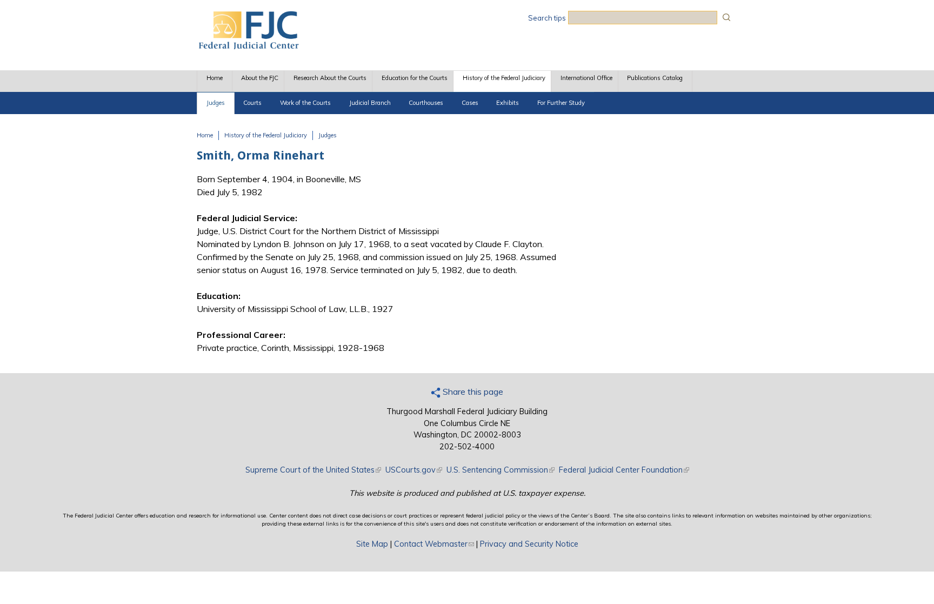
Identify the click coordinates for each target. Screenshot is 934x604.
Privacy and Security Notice (529, 544)
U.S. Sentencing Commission (500, 470)
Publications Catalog (655, 78)
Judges (215, 103)
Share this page (472, 391)
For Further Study (561, 103)
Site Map (372, 544)
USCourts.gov (413, 470)
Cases (470, 103)
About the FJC (259, 78)
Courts (252, 103)
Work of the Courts (305, 103)
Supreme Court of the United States (313, 470)
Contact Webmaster (434, 544)
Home (214, 78)
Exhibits (507, 103)
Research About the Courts (329, 78)
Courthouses (426, 103)
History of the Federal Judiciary (504, 78)
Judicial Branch (370, 103)
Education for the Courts (415, 78)
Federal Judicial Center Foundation (624, 470)
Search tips (547, 18)
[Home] (248, 46)
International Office (586, 78)
